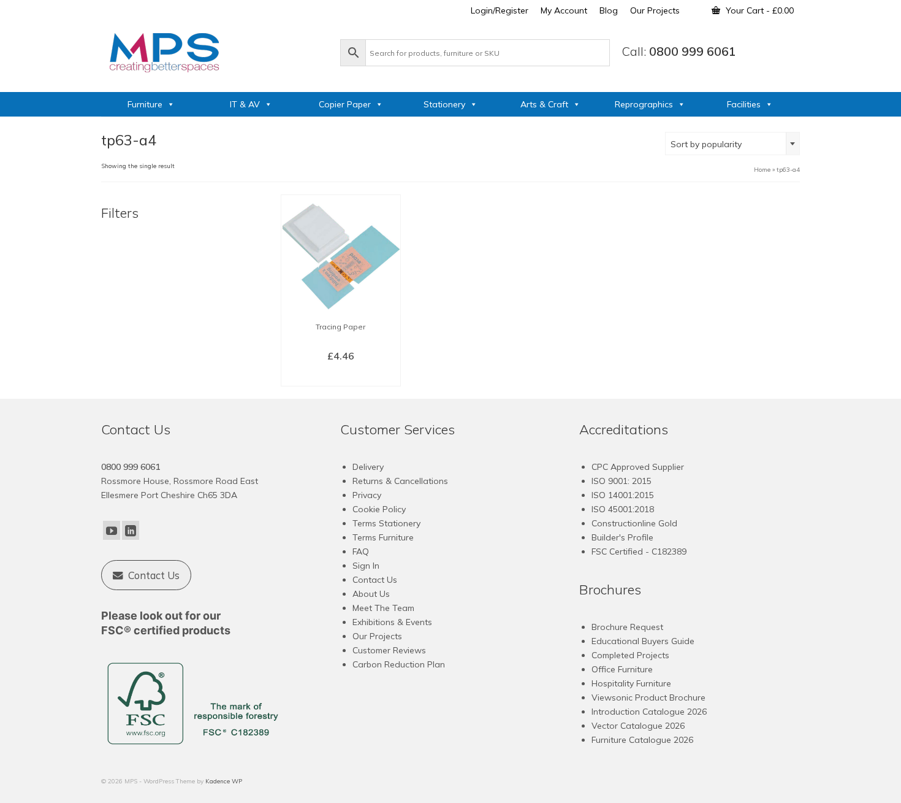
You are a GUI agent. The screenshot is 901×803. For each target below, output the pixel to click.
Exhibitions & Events (392, 622)
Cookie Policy (379, 509)
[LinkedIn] (130, 530)
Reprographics (644, 104)
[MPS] (214, 50)
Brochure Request (627, 626)
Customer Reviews (389, 650)
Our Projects (377, 636)
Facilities (744, 104)
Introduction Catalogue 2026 (649, 711)
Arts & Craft (544, 104)
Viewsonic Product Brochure (648, 697)
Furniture (144, 104)
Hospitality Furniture (631, 683)
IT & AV (245, 104)
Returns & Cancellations (400, 480)
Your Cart (758, 10)
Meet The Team (383, 607)
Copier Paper (345, 104)
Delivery (368, 466)
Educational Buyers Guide (642, 641)
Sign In (365, 565)
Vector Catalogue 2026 (638, 725)
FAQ (360, 551)
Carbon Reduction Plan (398, 664)
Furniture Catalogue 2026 (642, 739)
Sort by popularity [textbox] (706, 144)
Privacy (366, 495)
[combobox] (732, 143)
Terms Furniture (383, 537)
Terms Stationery (386, 523)
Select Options (340, 376)
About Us (371, 593)
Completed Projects (630, 655)
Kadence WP (223, 781)
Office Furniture (622, 669)
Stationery (444, 104)
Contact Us (374, 579)
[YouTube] (111, 530)
